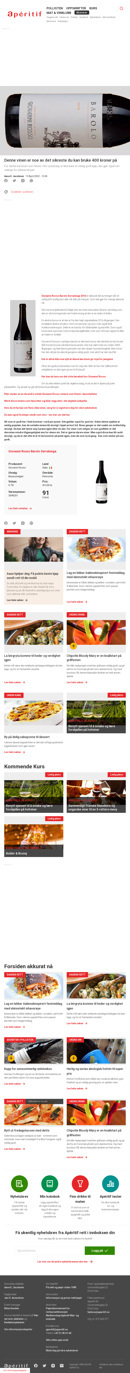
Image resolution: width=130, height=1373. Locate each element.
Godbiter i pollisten (22, 191)
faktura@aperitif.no (99, 1312)
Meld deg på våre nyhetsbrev (62, 1350)
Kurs (93, 8)
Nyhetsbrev (95, 17)
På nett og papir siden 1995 (61, 1287)
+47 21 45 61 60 (62, 1333)
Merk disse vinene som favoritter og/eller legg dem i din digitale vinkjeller (45, 401)
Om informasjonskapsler (18, 1329)
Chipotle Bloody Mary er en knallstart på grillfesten (94, 658)
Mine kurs (51, 21)
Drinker (74, 17)
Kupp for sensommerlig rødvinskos (28, 1069)
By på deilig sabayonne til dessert (27, 737)
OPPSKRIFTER (76, 8)
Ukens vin (64, 17)
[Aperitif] (24, 14)
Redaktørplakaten (14, 1322)
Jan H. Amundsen (14, 1298)
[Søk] (121, 8)
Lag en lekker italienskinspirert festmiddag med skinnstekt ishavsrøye (96, 575)
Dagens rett (52, 17)
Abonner (81, 12)
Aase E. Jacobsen (14, 176)
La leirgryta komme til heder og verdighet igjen (32, 658)
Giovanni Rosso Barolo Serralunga (32, 451)
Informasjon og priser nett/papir (64, 1298)
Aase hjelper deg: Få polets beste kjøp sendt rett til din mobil (32, 576)
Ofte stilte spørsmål (57, 1340)
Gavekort (83, 17)
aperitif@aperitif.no (57, 1329)
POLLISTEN (55, 8)
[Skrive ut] (31, 180)
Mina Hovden (11, 1308)
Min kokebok (109, 17)
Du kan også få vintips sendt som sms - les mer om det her (37, 414)
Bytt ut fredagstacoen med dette (26, 1130)
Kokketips (63, 21)
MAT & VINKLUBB (59, 13)
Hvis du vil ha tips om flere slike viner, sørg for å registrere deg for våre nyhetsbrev (50, 408)
